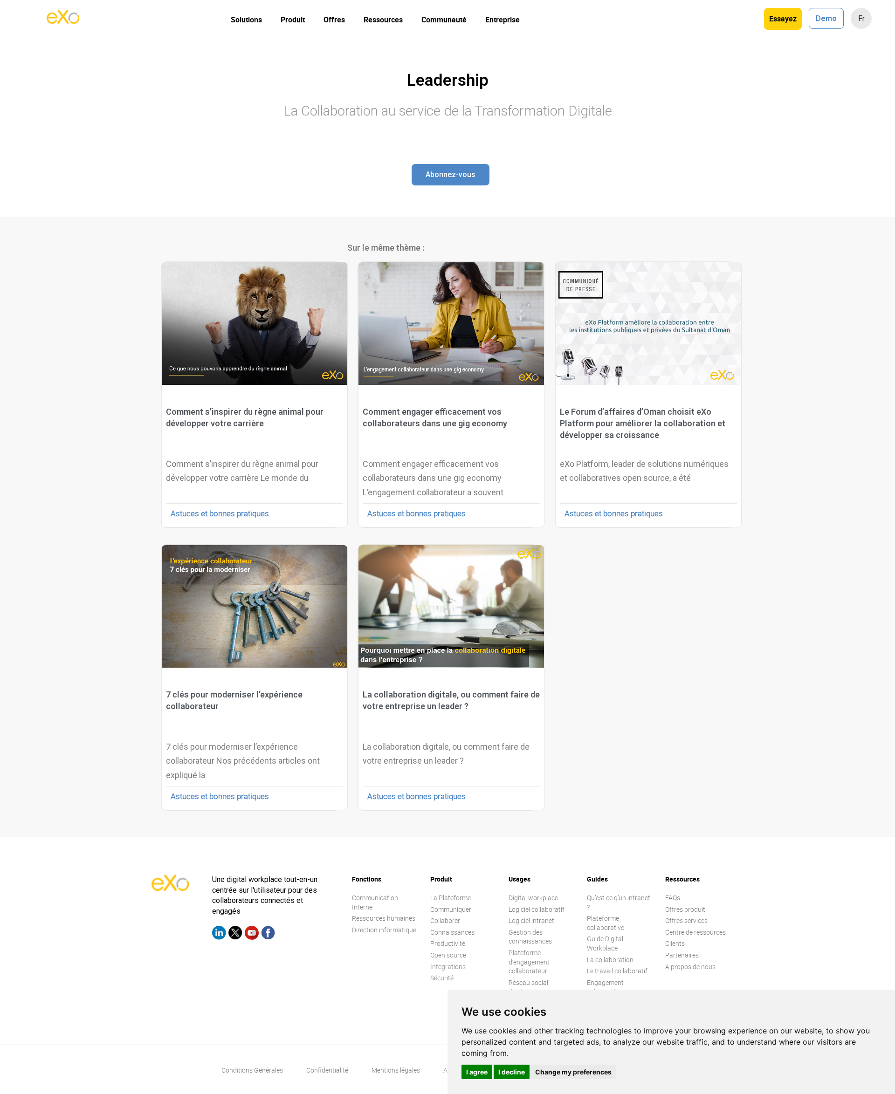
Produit (293, 19)
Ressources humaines (383, 918)
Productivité (447, 943)
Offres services (686, 920)
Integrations (448, 966)
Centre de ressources (695, 932)
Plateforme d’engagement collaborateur (529, 961)
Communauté (444, 19)
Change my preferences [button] (573, 1072)
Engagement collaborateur (606, 987)
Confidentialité (327, 1070)
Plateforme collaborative (605, 923)
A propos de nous (690, 966)
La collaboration (610, 959)
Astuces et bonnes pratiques (220, 513)
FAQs (672, 897)
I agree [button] (477, 1072)
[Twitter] (235, 934)
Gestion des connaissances (530, 937)
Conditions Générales (252, 1070)
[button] (450, 174)
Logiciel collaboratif (537, 909)
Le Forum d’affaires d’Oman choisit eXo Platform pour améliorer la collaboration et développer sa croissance (642, 423)
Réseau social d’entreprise (528, 987)
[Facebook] (268, 934)
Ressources (383, 19)
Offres (334, 19)
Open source (448, 954)
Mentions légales (396, 1070)
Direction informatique (384, 929)
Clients (675, 943)
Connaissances (452, 932)
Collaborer (445, 920)
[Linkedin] (219, 934)
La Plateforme (450, 897)
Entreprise (502, 19)
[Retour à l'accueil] (63, 21)
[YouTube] (252, 934)
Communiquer (450, 909)
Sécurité (442, 977)
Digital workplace (533, 897)
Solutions (246, 19)
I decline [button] (511, 1072)
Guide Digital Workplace (605, 943)
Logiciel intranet (531, 920)
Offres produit (685, 909)
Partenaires (682, 954)
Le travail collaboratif (617, 970)
